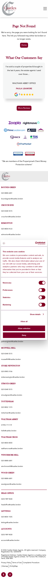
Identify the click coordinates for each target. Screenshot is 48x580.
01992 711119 (6, 425)
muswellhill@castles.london (11, 359)
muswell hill (8, 348)
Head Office (7, 493)
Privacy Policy (6, 562)
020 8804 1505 (6, 517)
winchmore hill (10, 455)
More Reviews (24, 108)
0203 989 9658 (6, 499)
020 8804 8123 (6, 229)
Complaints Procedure (31, 562)
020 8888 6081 (6, 193)
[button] (45, 8)
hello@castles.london (8, 431)
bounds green (8, 187)
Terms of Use (17, 562)
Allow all (24, 321)
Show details (35, 314)
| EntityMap (13, 566)
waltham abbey (9, 419)
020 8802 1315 (6, 407)
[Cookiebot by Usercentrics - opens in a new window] (35, 243)
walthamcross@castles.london (12, 448)
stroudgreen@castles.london (11, 395)
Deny (24, 335)
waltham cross (9, 437)
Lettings (5, 511)
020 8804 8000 (6, 443)
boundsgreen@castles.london (12, 199)
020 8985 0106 (6, 371)
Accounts (6, 529)
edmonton (6, 223)
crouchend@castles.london (11, 217)
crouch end (7, 205)
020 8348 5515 (6, 211)
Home (24, 45)
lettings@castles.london (9, 522)
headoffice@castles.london (11, 505)
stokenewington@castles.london (13, 377)
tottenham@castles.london (11, 413)
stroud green (8, 384)
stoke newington (10, 366)
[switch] (42, 290)
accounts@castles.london (10, 540)
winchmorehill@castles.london (12, 466)
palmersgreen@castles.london (12, 341)
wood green (7, 473)
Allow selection (24, 328)
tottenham (7, 402)
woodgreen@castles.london (11, 484)
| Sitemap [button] (4, 566)
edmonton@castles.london (11, 234)
